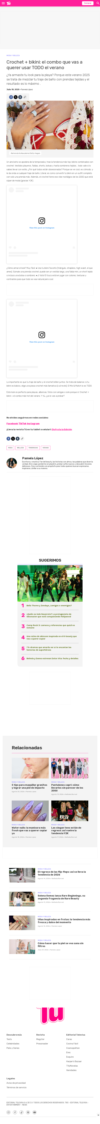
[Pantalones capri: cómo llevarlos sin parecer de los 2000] (69, 768)
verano (46, 448)
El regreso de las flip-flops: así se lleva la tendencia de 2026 (62, 873)
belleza (20, 448)
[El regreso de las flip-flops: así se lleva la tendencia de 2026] (22, 875)
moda (10, 448)
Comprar (87, 3)
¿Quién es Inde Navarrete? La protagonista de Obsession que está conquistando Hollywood (49, 615)
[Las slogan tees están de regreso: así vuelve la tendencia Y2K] (69, 811)
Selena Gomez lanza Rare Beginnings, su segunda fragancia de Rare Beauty (61, 897)
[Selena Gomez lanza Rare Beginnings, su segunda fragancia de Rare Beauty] (22, 899)
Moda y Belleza (13, 55)
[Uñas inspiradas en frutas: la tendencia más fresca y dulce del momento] (22, 923)
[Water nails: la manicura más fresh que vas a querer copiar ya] (30, 811)
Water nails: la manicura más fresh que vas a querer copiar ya (29, 830)
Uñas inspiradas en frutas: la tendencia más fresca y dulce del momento (64, 921)
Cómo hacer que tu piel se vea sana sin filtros (60, 945)
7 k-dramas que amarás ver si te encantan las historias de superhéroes (49, 648)
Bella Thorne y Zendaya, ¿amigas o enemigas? (49, 605)
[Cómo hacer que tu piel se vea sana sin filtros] (22, 946)
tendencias (33, 448)
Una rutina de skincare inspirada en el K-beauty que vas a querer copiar (52, 637)
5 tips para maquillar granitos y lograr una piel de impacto (29, 786)
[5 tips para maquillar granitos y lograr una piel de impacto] (30, 768)
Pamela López (27, 89)
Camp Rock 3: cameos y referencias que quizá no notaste (51, 626)
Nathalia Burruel (71, 794)
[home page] (9, 3)
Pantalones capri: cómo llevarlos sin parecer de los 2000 (67, 788)
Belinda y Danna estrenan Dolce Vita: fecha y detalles (52, 658)
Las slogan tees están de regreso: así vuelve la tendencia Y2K (66, 830)
